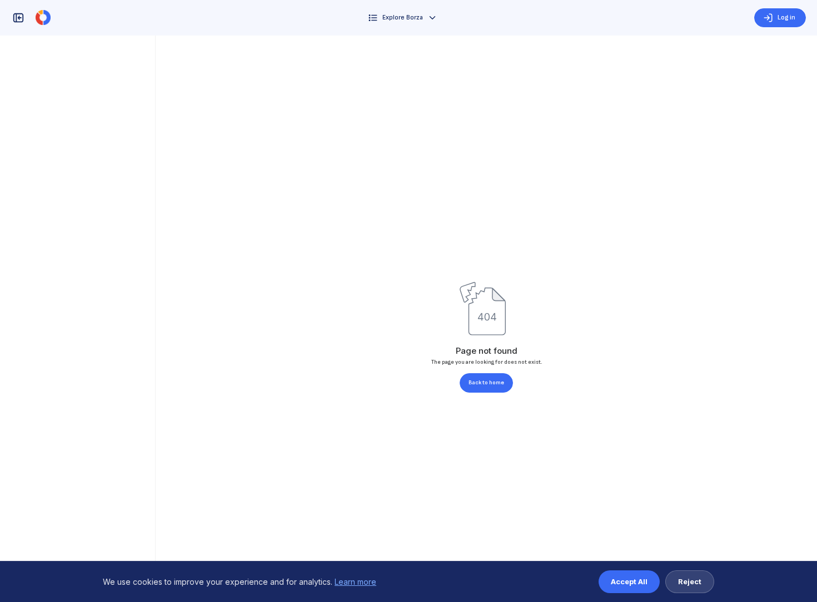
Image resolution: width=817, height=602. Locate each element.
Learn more (355, 581)
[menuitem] (402, 17)
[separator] (156, 319)
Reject (689, 581)
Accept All (629, 581)
